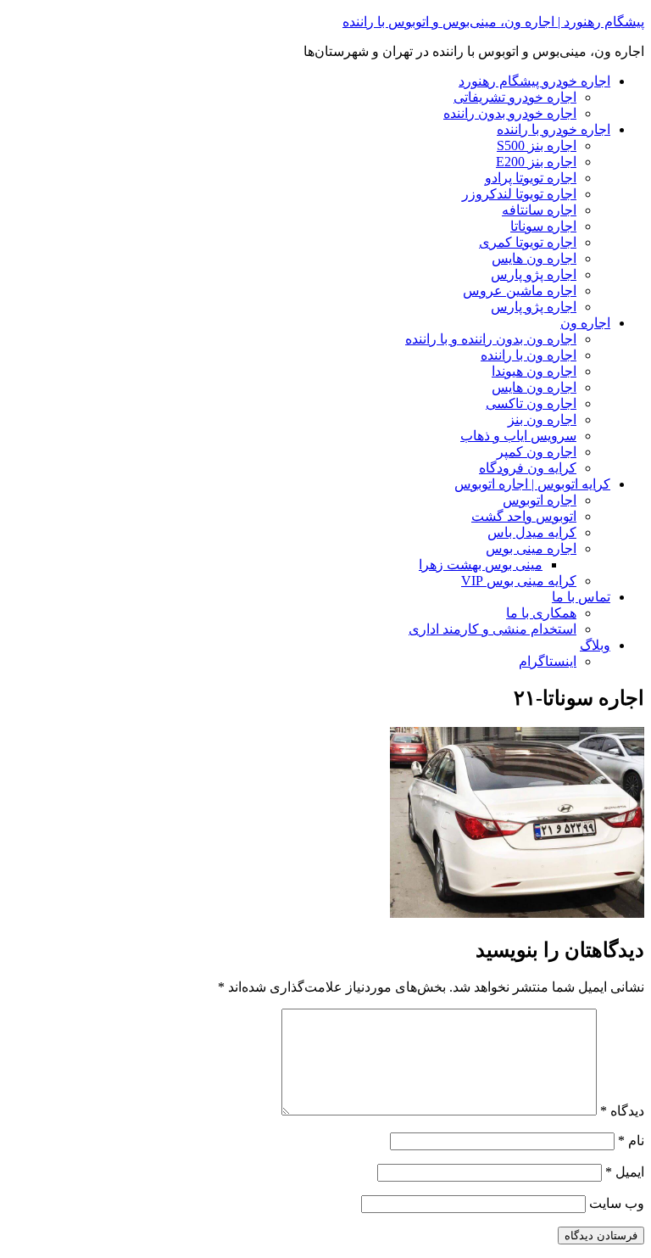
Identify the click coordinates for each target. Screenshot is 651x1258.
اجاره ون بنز (542, 419)
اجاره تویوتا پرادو (530, 178)
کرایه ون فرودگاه (527, 468)
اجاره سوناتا (543, 226)
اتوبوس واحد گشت (523, 516)
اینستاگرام (547, 661)
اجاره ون (585, 323)
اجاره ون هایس (534, 258)
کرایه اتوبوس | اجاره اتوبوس (532, 484)
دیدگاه (622, 1111)
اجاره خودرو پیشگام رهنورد (534, 81)
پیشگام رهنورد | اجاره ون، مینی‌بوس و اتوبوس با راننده (493, 21)
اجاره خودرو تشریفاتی (514, 97)
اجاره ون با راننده (528, 355)
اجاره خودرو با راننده (553, 129)
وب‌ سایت (616, 1203)
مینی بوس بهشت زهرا (480, 564)
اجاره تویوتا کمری (527, 242)
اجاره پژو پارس (533, 274)
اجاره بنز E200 (536, 161)
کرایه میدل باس (531, 532)
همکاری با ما (541, 613)
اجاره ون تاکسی (531, 403)
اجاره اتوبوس (539, 500)
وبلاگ (595, 645)
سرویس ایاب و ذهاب (518, 435)
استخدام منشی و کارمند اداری (492, 629)
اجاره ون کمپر (536, 451)
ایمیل (624, 1172)
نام (631, 1140)
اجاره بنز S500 (536, 145)
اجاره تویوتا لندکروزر (519, 194)
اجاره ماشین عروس (519, 290)
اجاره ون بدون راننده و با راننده (490, 339)
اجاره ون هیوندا (534, 371)
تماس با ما (581, 597)
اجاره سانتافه (539, 210)
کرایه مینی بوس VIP (518, 580)
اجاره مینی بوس (531, 548)
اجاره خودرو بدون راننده (509, 113)
